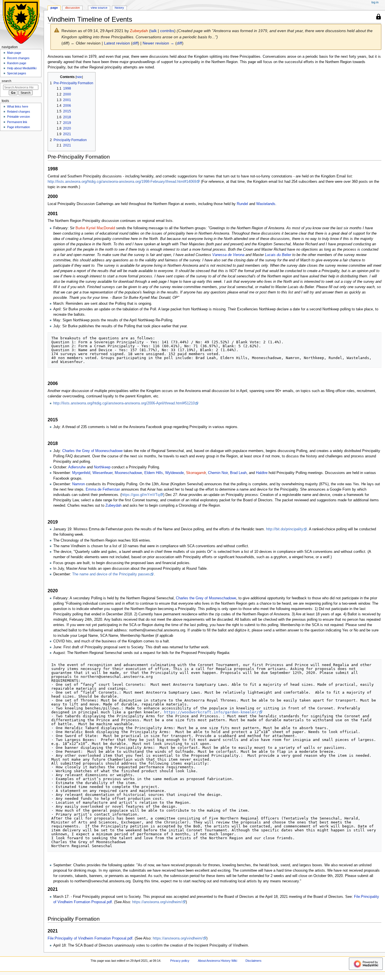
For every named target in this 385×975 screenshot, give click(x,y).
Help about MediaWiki (21, 68)
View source (99, 7)
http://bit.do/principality (284, 529)
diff (135, 43)
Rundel (242, 204)
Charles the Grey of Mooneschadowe (92, 451)
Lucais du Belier (278, 255)
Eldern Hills (153, 473)
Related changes (18, 111)
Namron (78, 484)
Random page (16, 63)
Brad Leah (238, 473)
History (119, 7)
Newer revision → (158, 43)
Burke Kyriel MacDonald (95, 228)
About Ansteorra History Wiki (217, 960)
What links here (17, 106)
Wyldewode (174, 473)
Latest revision (117, 43)
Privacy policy (179, 960)
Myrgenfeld (81, 473)
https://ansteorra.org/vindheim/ (157, 902)
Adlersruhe (77, 467)
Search (6, 81)
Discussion (72, 7)
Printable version (18, 116)
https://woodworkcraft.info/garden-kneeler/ (211, 712)
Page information (18, 127)
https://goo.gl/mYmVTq (140, 495)
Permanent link (17, 122)
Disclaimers (253, 960)
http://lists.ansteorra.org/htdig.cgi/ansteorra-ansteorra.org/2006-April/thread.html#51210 (124, 403)
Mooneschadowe (128, 473)
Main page (14, 52)
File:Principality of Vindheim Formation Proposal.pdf (90, 938)
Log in (375, 2)
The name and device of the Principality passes (111, 574)
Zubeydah (113, 505)
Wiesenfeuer (102, 473)
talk (154, 30)
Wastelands (265, 204)
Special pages (16, 73)
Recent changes (18, 58)
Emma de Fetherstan (103, 489)
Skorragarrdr (196, 473)
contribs (167, 30)
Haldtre (261, 473)
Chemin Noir (218, 473)
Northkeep (102, 467)
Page (54, 7)
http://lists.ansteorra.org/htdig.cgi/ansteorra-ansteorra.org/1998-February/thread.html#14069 (122, 182)
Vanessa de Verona (228, 255)
